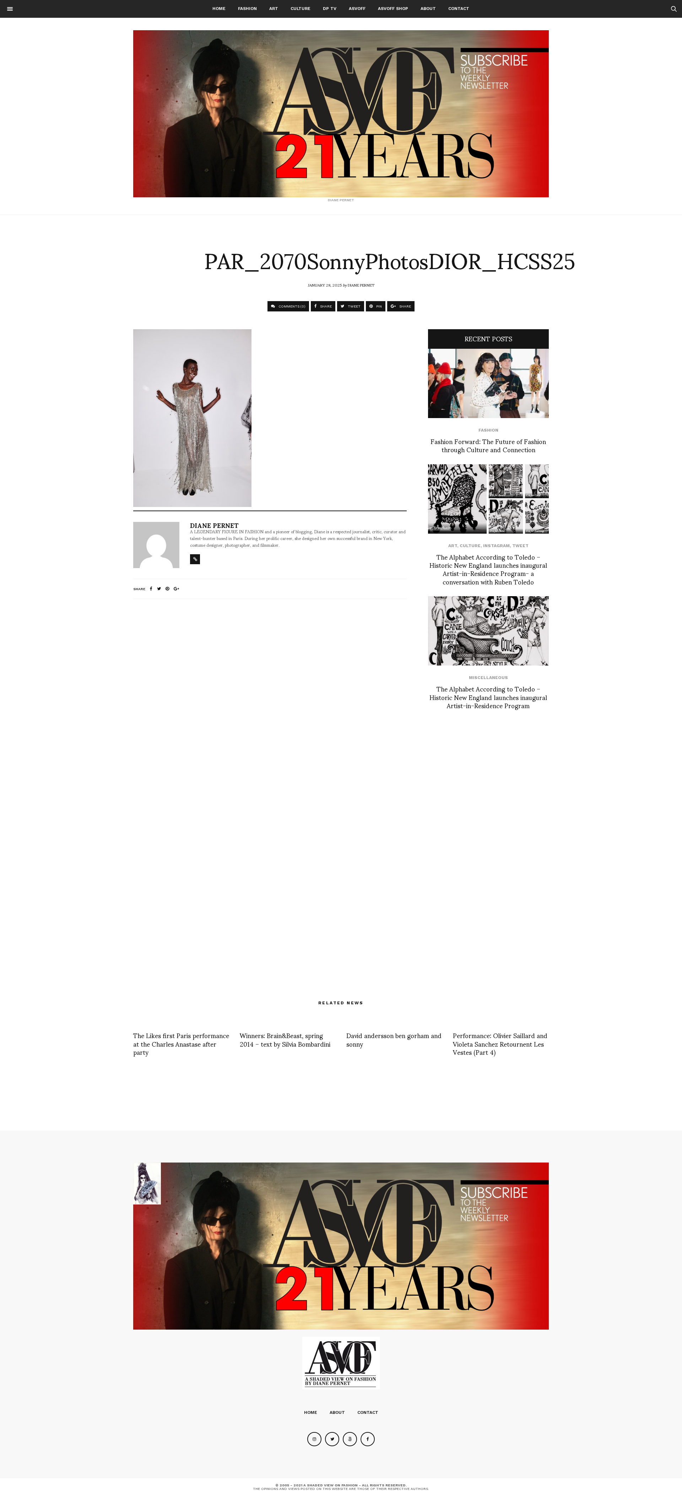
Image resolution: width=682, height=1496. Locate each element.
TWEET (354, 306)
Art (273, 8)
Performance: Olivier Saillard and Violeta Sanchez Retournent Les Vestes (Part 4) (500, 1043)
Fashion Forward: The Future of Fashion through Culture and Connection (488, 445)
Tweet (520, 545)
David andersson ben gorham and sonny (394, 1039)
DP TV (329, 8)
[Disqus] (270, 698)
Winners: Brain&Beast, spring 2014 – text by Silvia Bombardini (285, 1039)
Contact (458, 8)
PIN (378, 306)
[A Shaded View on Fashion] (341, 113)
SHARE (325, 306)
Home (219, 8)
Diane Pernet (361, 284)
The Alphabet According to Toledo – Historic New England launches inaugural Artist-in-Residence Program (488, 697)
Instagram (496, 545)
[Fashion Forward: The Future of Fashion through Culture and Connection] (488, 383)
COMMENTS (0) (291, 306)
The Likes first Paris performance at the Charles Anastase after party (181, 1043)
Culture (300, 8)
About (428, 8)
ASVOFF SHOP (393, 8)
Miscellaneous (488, 677)
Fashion (247, 8)
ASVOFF (357, 8)
